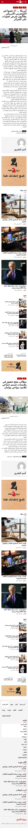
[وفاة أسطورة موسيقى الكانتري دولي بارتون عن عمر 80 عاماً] (23, 344)
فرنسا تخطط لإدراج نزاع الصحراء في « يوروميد (21, 355)
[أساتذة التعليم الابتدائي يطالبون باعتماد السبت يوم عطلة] (23, 334)
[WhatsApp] (25, 24)
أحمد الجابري (4, 47)
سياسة (24, 224)
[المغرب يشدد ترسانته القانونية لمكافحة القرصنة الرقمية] (14, 239)
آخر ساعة (15, 7)
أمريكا (20, 131)
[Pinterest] (21, 24)
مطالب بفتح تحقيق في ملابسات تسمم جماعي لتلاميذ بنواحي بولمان (8, 356)
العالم (24, 290)
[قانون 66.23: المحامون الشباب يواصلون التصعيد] (14, 206)
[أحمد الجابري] (8, 47)
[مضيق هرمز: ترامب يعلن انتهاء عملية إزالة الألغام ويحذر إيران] (14, 272)
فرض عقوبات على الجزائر (21, 132)
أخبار (20, 7)
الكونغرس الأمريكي (14, 131)
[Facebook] (15, 24)
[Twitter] (18, 24)
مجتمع (24, 257)
